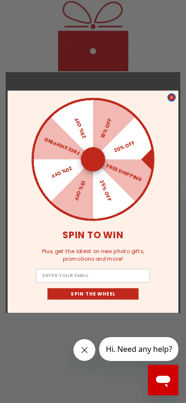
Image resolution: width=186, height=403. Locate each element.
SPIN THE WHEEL (93, 293)
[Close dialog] (172, 97)
